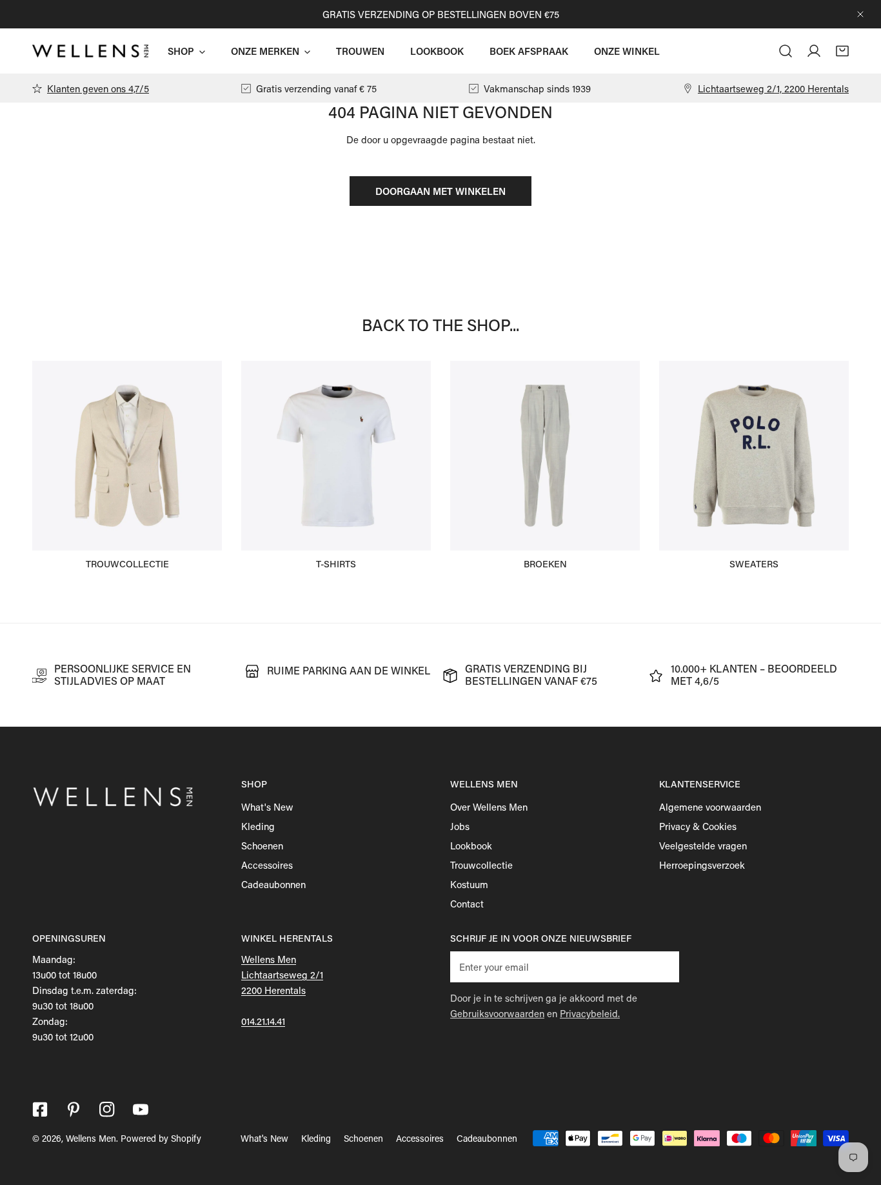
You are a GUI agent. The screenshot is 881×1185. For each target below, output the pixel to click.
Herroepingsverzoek (702, 864)
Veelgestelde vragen (703, 845)
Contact (467, 903)
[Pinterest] (73, 1109)
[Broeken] (545, 456)
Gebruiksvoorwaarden (497, 1013)
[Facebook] (40, 1109)
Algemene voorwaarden (710, 806)
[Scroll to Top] (858, 1116)
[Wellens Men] (90, 51)
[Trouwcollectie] (127, 456)
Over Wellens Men (489, 806)
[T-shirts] (336, 456)
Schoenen (262, 845)
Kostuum (469, 884)
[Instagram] (107, 1109)
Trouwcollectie (481, 864)
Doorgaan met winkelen (440, 191)
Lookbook (471, 845)
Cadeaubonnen (273, 884)
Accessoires (267, 864)
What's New (267, 806)
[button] (842, 51)
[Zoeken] (785, 51)
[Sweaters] (754, 456)
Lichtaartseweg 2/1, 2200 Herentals (773, 88)
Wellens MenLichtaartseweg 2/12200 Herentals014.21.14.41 (282, 990)
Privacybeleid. (590, 1013)
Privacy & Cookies (698, 826)
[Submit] (662, 966)
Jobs (460, 826)
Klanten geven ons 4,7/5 (98, 88)
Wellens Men (91, 1138)
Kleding (258, 826)
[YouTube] (140, 1109)
